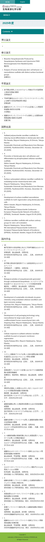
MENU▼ (6, 15)
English (22, 2)
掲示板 (7, 2)
